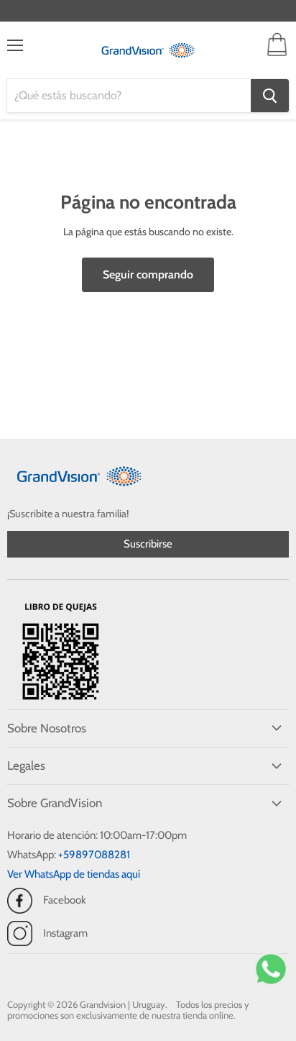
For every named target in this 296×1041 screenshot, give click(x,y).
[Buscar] (270, 95)
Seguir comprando (148, 274)
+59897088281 (94, 854)
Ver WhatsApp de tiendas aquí (73, 874)
